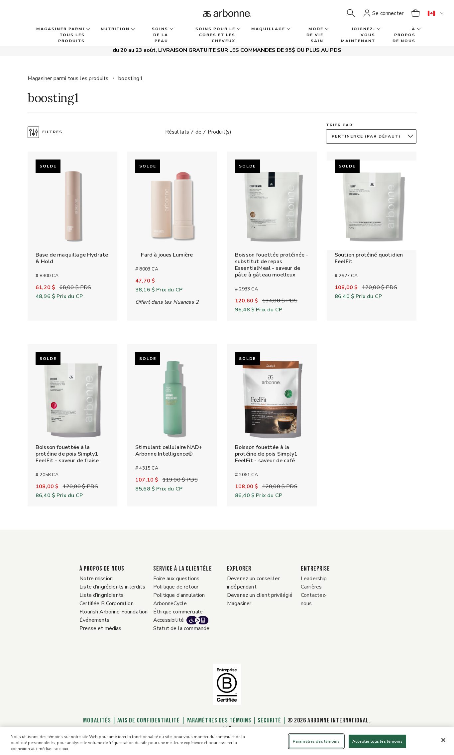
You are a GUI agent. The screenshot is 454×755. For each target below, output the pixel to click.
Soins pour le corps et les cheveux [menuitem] (215, 35)
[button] (351, 13)
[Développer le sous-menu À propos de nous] (418, 29)
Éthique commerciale (178, 611)
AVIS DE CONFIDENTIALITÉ (148, 720)
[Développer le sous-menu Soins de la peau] (170, 29)
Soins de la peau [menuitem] (160, 35)
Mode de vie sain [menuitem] (314, 35)
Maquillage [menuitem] (268, 29)
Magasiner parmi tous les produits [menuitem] (60, 35)
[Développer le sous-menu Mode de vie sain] (326, 29)
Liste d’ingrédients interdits (112, 587)
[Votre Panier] (415, 13)
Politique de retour (175, 587)
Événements (94, 620)
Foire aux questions (176, 578)
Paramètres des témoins (218, 720)
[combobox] (372, 136)
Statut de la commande (181, 628)
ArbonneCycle (170, 603)
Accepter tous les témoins (377, 741)
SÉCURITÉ (269, 720)
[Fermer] (443, 740)
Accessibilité (168, 620)
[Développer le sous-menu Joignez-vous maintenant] (378, 29)
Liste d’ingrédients (101, 595)
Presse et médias (100, 628)
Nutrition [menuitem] (115, 29)
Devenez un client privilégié (259, 595)
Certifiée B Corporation (106, 603)
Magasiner (239, 603)
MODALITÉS (97, 720)
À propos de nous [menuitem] (404, 35)
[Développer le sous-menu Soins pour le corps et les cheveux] (238, 29)
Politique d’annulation (179, 595)
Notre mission (96, 578)
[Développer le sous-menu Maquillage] (287, 29)
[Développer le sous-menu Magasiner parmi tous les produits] (87, 29)
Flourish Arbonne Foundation (113, 611)
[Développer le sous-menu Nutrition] (132, 29)
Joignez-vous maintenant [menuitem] (358, 35)
